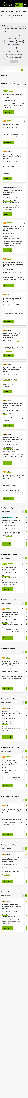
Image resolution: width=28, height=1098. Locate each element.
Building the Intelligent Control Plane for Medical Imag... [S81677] (10, 663)
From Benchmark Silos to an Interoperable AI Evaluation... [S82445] (13, 264)
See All (18, 84)
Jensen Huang (6, 100)
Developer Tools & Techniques (14, 44)
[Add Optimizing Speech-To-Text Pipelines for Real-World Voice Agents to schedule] (24, 400)
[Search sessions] (22, 70)
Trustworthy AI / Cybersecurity (15, 57)
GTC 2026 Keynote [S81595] (12, 94)
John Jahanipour (6, 529)
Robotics (22, 51)
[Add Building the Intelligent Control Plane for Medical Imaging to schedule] (22, 657)
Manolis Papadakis (8, 200)
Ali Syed (4, 770)
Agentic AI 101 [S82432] (11, 124)
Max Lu (5, 413)
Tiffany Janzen (6, 575)
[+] (14, 166)
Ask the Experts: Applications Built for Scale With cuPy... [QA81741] (13, 192)
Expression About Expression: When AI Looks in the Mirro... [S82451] (13, 156)
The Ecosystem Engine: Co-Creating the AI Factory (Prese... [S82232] (11, 859)
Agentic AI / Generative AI (11, 31)
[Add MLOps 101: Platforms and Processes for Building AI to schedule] (24, 294)
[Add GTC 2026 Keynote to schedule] (24, 90)
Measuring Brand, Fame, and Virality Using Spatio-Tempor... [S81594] (12, 906)
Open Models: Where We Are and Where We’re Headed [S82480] (12, 369)
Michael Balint (6, 308)
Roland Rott (5, 673)
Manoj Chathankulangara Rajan (11, 449)
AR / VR (21, 31)
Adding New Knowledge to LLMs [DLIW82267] (11, 521)
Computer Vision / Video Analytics (14, 35)
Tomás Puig (5, 914)
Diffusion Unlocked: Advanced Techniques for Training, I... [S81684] (13, 228)
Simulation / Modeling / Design (15, 54)
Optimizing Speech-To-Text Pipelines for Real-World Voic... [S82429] (13, 405)
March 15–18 (22, 2)
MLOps (20, 47)
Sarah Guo (4, 577)
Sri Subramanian (7, 447)
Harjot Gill (5, 487)
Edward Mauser (6, 819)
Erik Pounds (6, 131)
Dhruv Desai (5, 723)
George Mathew (6, 916)
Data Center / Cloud (10, 41)
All (4, 79)
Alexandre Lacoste (8, 272)
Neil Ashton (5, 622)
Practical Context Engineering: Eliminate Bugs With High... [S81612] (13, 477)
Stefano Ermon (7, 238)
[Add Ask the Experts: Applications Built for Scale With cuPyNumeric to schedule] (24, 187)
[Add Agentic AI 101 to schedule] (24, 121)
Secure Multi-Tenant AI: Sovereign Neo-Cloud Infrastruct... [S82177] (10, 762)
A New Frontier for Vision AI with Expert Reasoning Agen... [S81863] (12, 811)
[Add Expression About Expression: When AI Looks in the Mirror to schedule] (24, 151)
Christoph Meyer (6, 624)
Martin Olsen (5, 868)
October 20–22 (17, 1)
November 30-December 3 (9, 2)
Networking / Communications (11, 51)
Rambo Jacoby (7, 344)
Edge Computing (11, 47)
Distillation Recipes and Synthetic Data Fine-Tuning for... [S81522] (11, 713)
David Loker (6, 485)
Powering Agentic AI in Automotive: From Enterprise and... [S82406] (13, 439)
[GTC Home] (6, 5)
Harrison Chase (7, 378)
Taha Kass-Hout (6, 671)
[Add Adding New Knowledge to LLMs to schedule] (22, 517)
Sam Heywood (5, 774)
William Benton (7, 310)
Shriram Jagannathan (8, 202)
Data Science (20, 41)
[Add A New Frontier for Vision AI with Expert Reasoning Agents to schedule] (22, 805)
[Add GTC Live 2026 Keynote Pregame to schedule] (22, 564)
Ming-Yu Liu (6, 236)
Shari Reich (6, 165)
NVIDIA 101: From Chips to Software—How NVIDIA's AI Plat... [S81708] (12, 335)
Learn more (8, 107)
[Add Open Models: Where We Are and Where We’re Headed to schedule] (24, 364)
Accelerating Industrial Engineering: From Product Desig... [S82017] (11, 614)
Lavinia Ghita (5, 721)
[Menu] (25, 5)
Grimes (5, 166)
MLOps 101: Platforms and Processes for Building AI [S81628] (12, 300)
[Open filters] (25, 70)
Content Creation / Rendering (14, 38)
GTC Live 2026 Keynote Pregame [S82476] (10, 568)
